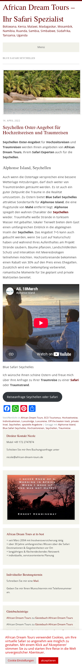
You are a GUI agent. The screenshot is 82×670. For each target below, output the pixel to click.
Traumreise (64, 428)
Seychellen (60, 212)
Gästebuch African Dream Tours (54, 618)
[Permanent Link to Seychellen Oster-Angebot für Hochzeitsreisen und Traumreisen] (42, 113)
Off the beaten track (59, 421)
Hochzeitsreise (70, 417)
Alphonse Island (66, 424)
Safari (74, 380)
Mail (35, 581)
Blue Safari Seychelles (14, 428)
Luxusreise (41, 421)
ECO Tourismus (52, 417)
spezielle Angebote (32, 424)
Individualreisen (11, 421)
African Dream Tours (32, 417)
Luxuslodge (27, 421)
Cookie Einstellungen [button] (21, 660)
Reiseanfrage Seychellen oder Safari (32, 397)
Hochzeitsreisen (35, 428)
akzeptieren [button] (48, 660)
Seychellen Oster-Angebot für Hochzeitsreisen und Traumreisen (35, 129)
